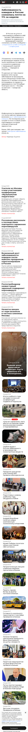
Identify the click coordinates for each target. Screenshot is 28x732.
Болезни (11, 26)
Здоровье (5, 26)
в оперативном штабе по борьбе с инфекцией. (14, 44)
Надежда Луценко (13, 137)
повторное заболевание (16, 131)
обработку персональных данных (11, 721)
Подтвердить (14, 728)
